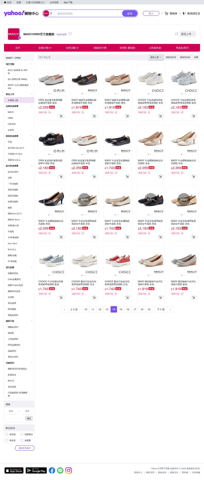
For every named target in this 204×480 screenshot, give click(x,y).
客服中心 (138, 472)
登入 (151, 13)
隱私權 (185, 472)
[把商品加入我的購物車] (61, 116)
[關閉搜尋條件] (51, 13)
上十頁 (74, 309)
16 (127, 309)
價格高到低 (185, 57)
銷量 (196, 57)
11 (92, 309)
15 (120, 309)
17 (134, 309)
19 (148, 309)
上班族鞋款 (155, 48)
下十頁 (161, 309)
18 (141, 309)
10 (85, 309)
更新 (197, 468)
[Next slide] (63, 78)
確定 (29, 418)
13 (106, 309)
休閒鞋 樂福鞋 (127, 48)
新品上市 (186, 34)
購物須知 (162, 472)
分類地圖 (196, 472)
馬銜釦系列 (182, 48)
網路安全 (174, 472)
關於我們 (150, 472)
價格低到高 (171, 57)
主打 (17, 48)
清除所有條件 (24, 447)
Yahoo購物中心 (21, 13)
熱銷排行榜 (100, 48)
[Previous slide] (39, 78)
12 (99, 309)
